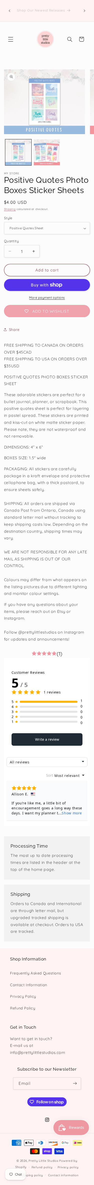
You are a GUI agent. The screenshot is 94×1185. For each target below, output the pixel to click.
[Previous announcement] (9, 10)
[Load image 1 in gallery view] (18, 152)
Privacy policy (68, 1167)
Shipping (10, 209)
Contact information (63, 1175)
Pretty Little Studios (43, 1161)
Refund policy (42, 1167)
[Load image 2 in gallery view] (47, 152)
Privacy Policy (23, 996)
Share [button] (14, 329)
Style (8, 218)
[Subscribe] (75, 1083)
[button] (10, 39)
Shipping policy (31, 1175)
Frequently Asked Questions (35, 973)
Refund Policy (22, 1008)
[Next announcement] (84, 10)
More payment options (47, 297)
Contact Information (28, 984)
